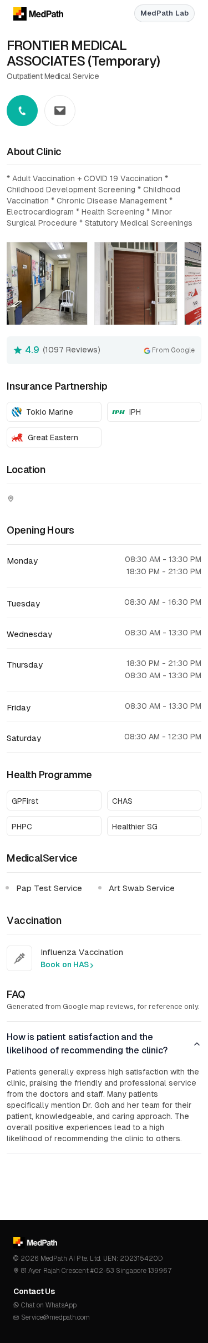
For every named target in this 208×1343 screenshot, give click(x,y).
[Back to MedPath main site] (31, 13)
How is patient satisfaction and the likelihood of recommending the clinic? (87, 1044)
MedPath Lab (164, 13)
